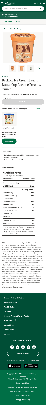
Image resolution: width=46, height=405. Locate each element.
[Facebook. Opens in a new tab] (12, 347)
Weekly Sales (9, 307)
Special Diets (9, 325)
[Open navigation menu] (2, 3)
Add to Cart (23, 102)
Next (39, 68)
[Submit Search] (41, 8)
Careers (7, 334)
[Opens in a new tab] (15, 366)
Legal (32, 391)
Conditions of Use (22, 383)
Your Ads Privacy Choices (28, 379)
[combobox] (21, 9)
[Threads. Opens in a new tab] (34, 347)
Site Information (23, 391)
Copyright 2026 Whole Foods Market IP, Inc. (23, 374)
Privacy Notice (13, 379)
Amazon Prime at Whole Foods (16, 316)
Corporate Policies (22, 395)
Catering (7, 311)
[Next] (22, 52)
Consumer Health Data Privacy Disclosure (22, 387)
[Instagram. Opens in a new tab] (23, 347)
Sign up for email (23, 353)
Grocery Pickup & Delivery (14, 298)
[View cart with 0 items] (43, 3)
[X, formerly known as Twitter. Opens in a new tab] (17, 347)
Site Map (13, 391)
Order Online (9, 329)
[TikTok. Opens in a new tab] (28, 347)
